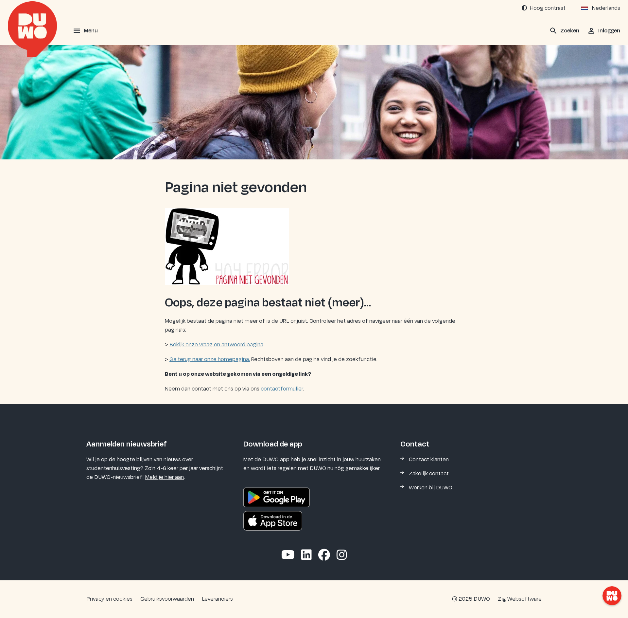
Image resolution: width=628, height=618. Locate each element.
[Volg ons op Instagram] (342, 555)
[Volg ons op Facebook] (324, 555)
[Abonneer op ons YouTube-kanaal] (288, 555)
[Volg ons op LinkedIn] (306, 555)
